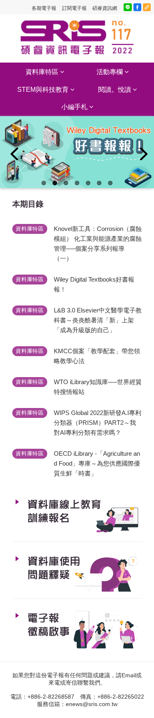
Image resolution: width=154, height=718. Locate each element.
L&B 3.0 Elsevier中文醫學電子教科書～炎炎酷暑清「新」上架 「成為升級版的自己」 (98, 320)
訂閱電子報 (74, 8)
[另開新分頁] (77, 152)
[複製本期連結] (147, 7)
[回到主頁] (77, 52)
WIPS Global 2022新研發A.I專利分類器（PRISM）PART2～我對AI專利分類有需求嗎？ (97, 422)
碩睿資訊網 (104, 8)
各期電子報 (44, 8)
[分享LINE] (127, 7)
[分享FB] (137, 7)
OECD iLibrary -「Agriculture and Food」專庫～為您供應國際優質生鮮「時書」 (97, 463)
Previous (12, 152)
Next (141, 152)
